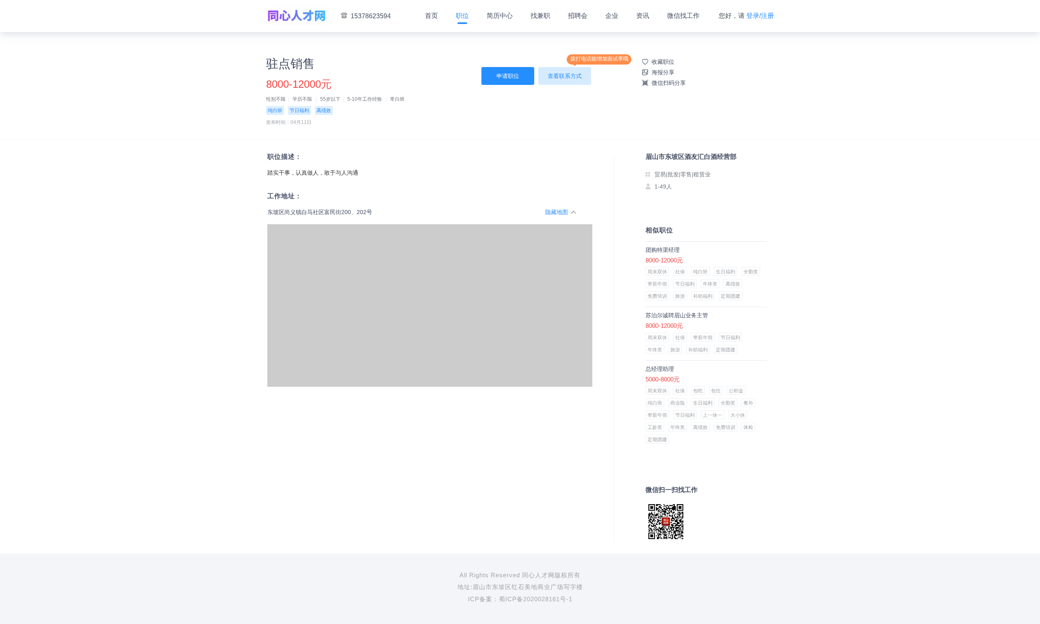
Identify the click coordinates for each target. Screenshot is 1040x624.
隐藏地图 (556, 212)
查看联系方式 (565, 76)
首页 (431, 15)
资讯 (642, 15)
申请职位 (507, 76)
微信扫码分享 (669, 83)
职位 (462, 15)
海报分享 (663, 72)
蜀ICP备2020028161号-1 (535, 599)
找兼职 (540, 15)
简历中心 (500, 15)
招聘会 (577, 15)
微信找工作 (683, 15)
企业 (611, 15)
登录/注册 (760, 15)
